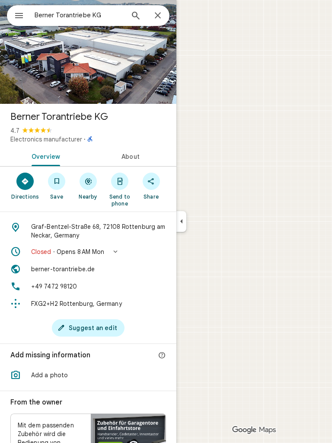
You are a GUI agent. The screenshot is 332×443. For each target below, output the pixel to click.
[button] (88, 251)
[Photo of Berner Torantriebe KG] (88, 52)
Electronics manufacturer (46, 139)
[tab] (44, 155)
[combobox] (79, 15)
